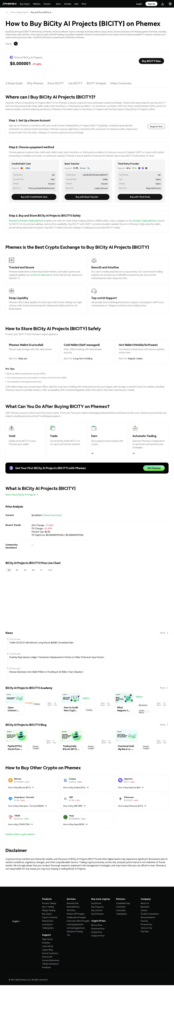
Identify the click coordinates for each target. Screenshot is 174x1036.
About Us (145, 903)
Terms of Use (146, 928)
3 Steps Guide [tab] (14, 83)
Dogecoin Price (98, 935)
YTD (50, 570)
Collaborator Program (76, 917)
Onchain (67, 4)
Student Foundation (150, 914)
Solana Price (96, 932)
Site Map (145, 931)
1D (9, 570)
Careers (144, 910)
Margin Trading (48, 910)
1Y (41, 570)
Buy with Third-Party (140, 197)
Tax (68, 935)
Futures (47, 4)
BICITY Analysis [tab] (96, 83)
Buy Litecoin (96, 910)
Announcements (148, 917)
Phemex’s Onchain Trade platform (26, 220)
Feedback (46, 967)
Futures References (50, 960)
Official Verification (50, 964)
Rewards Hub (72, 903)
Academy (46, 942)
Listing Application (75, 924)
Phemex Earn (47, 921)
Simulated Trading (75, 931)
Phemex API (47, 956)
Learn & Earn (47, 946)
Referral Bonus (73, 906)
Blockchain (143, 705)
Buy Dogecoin (97, 906)
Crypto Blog (47, 949)
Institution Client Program (78, 921)
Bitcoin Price (96, 925)
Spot (58, 4)
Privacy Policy (146, 924)
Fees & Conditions (50, 953)
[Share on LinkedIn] (29, 43)
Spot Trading (48, 906)
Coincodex (120, 910)
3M (33, 570)
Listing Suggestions (76, 928)
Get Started (153, 468)
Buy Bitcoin (96, 903)
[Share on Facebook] (35, 43)
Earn (76, 4)
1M (25, 570)
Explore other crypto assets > (20, 834)
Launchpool (47, 924)
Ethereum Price (98, 928)
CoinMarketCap (123, 903)
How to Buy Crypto (19, 12)
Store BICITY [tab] (56, 83)
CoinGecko (121, 906)
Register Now (156, 126)
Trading (36, 704)
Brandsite (145, 906)
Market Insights (36, 747)
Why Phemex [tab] (35, 83)
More (84, 4)
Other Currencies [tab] (120, 83)
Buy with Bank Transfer (87, 197)
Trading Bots (48, 928)
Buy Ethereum (97, 914)
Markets (36, 4)
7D (17, 570)
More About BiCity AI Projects (20, 494)
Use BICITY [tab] (75, 83)
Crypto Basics (141, 711)
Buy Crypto (25, 4)
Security (144, 921)
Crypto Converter (50, 917)
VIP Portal (71, 910)
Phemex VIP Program (75, 914)
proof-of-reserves (40, 274)
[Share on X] (16, 43)
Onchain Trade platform (145, 220)
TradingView (121, 914)
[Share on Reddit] (42, 43)
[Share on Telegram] (22, 43)
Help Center (47, 939)
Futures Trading (49, 903)
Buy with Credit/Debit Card (34, 197)
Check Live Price (52, 515)
